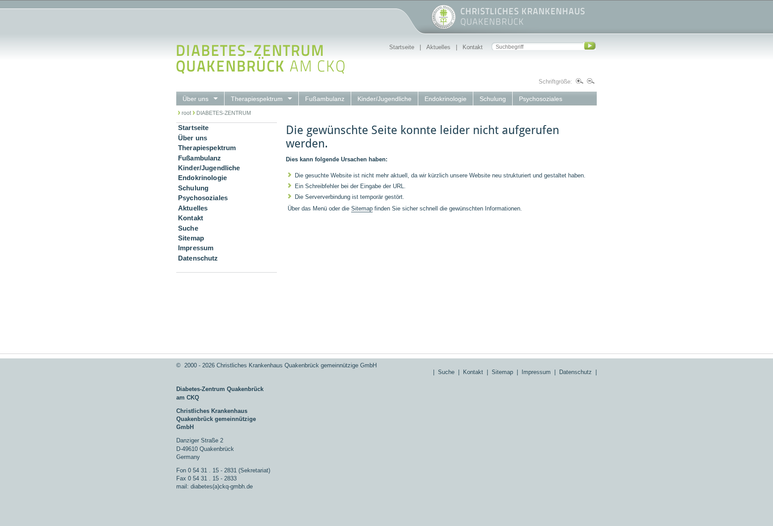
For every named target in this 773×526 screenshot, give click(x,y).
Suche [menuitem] (188, 228)
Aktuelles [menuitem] (193, 208)
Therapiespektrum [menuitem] (257, 98)
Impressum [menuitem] (195, 248)
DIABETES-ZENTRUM (223, 113)
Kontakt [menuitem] (190, 218)
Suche (446, 372)
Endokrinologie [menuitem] (446, 98)
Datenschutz (575, 372)
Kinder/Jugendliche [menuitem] (384, 98)
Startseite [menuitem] (193, 127)
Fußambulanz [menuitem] (324, 98)
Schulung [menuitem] (493, 98)
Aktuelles (438, 47)
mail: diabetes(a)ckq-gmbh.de (214, 486)
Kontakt (473, 47)
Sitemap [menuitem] (191, 238)
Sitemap (362, 208)
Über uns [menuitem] (195, 98)
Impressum (536, 372)
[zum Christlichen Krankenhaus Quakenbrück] (380, 27)
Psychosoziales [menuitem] (540, 98)
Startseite (401, 47)
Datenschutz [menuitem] (198, 258)
